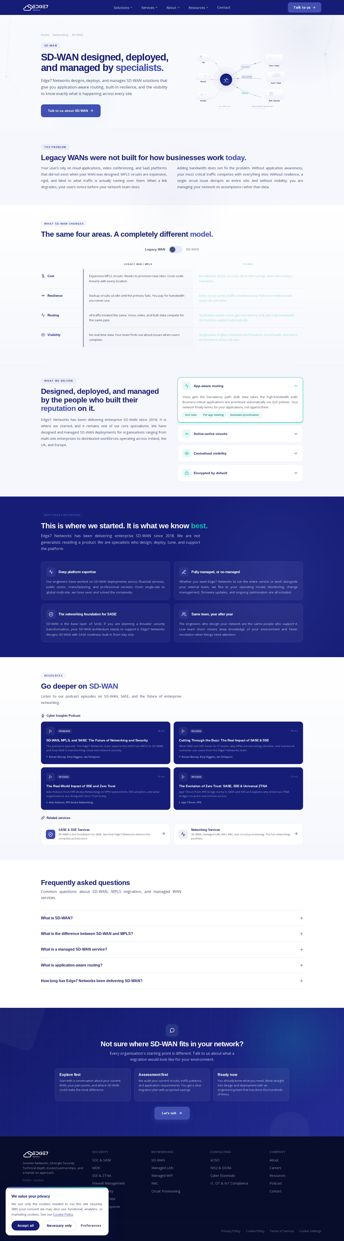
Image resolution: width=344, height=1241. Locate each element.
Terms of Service (282, 1231)
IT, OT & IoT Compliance (229, 1183)
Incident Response (106, 1206)
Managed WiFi (162, 1175)
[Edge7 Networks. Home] (36, 7)
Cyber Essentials (222, 1175)
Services (147, 7)
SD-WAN (158, 1160)
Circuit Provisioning (165, 1191)
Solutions (121, 7)
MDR (96, 1168)
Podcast (276, 1183)
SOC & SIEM (101, 1160)
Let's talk (169, 1113)
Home (45, 35)
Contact (224, 7)
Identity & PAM (103, 1199)
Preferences (91, 1225)
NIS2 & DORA (220, 1168)
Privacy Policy (231, 1231)
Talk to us (302, 7)
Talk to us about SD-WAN (68, 111)
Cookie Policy (255, 1231)
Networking (60, 35)
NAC (154, 1183)
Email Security (102, 1191)
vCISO (215, 1160)
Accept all (26, 1225)
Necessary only (59, 1225)
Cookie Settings (310, 1231)
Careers (275, 1168)
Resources (197, 7)
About (171, 7)
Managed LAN (162, 1168)
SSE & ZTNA (101, 1175)
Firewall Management (108, 1183)
